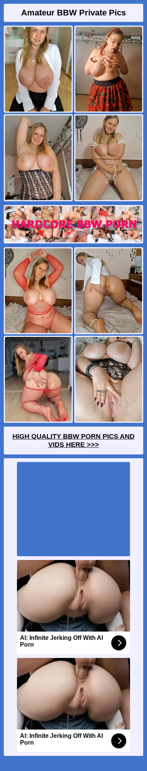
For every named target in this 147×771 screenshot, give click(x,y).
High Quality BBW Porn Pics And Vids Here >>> (73, 440)
